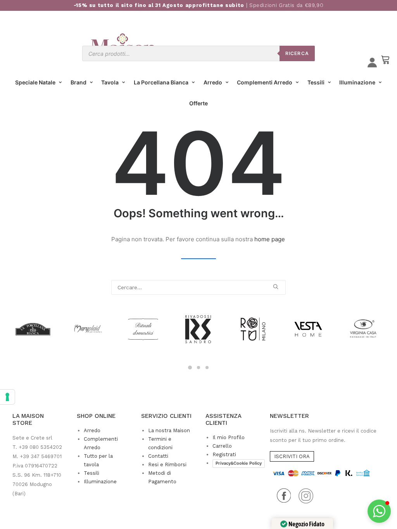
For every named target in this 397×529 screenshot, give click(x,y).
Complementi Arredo (264, 82)
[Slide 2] (198, 367)
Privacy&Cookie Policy (239, 463)
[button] (276, 286)
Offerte (198, 103)
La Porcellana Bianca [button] (161, 82)
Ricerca (297, 53)
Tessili (316, 82)
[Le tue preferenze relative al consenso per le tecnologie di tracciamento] (7, 397)
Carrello (222, 446)
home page (269, 239)
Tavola (110, 82)
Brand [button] (78, 82)
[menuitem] (39, 82)
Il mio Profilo (228, 437)
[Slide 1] (190, 367)
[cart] (384, 63)
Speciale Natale (35, 82)
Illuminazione (357, 82)
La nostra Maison (169, 430)
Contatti (158, 456)
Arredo (213, 82)
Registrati (224, 454)
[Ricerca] (198, 287)
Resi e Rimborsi (167, 464)
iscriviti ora (292, 456)
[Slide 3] (207, 367)
